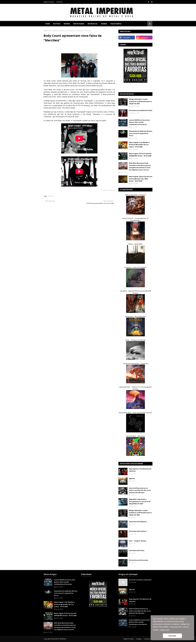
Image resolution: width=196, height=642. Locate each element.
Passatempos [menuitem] (115, 24)
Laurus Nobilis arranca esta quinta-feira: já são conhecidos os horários (139, 122)
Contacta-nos (148, 639)
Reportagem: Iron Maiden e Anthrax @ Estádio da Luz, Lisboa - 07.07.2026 (139, 144)
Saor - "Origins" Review (137, 541)
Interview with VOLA (136, 550)
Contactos (59, 2)
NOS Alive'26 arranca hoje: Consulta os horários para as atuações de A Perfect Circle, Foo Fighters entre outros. (140, 166)
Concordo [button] (172, 636)
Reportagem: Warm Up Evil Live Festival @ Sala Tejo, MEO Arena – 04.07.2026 (140, 178)
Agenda (132, 478)
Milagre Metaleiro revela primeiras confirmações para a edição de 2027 (140, 101)
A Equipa (139, 639)
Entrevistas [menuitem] (92, 24)
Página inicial (48, 31)
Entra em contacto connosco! (140, 580)
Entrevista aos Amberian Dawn (140, 110)
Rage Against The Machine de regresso (140, 470)
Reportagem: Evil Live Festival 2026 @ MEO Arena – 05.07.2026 (140, 154)
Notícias (55, 31)
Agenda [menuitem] (104, 24)
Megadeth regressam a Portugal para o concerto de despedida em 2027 (140, 501)
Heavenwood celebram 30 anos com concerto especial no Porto (140, 133)
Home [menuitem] (47, 24)
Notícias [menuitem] (56, 24)
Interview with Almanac (138, 522)
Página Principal (49, 2)
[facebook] (148, 2)
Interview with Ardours (138, 531)
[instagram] (151, 2)
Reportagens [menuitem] (78, 24)
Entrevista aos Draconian (138, 560)
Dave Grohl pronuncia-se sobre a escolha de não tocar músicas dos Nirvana (140, 490)
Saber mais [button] (164, 630)
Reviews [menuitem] (67, 24)
